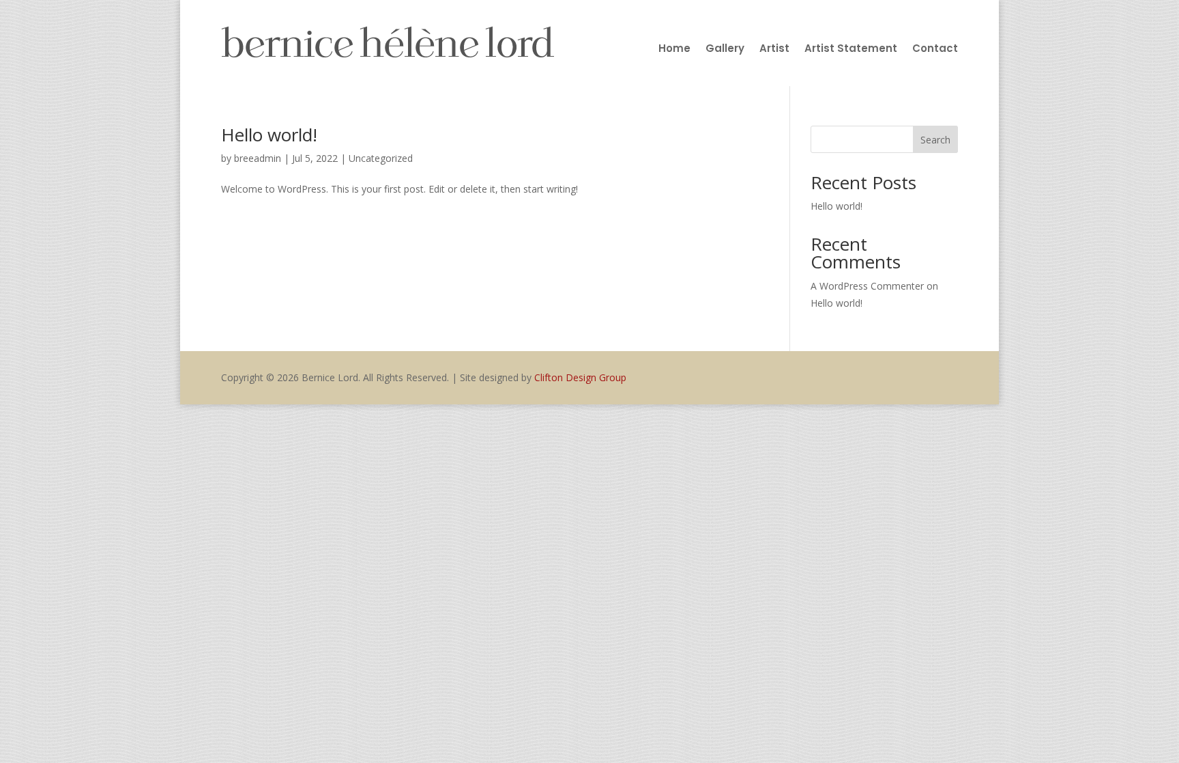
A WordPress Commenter (867, 285)
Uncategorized (381, 158)
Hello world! (269, 134)
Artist (774, 49)
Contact (935, 49)
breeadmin (257, 158)
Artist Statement (850, 49)
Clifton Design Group (580, 377)
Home (674, 49)
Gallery (724, 49)
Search (935, 139)
